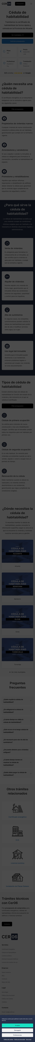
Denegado (17, 1030)
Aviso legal (28, 1039)
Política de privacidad (19, 1039)
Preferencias (17, 1035)
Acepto (17, 1025)
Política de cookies (8, 1039)
